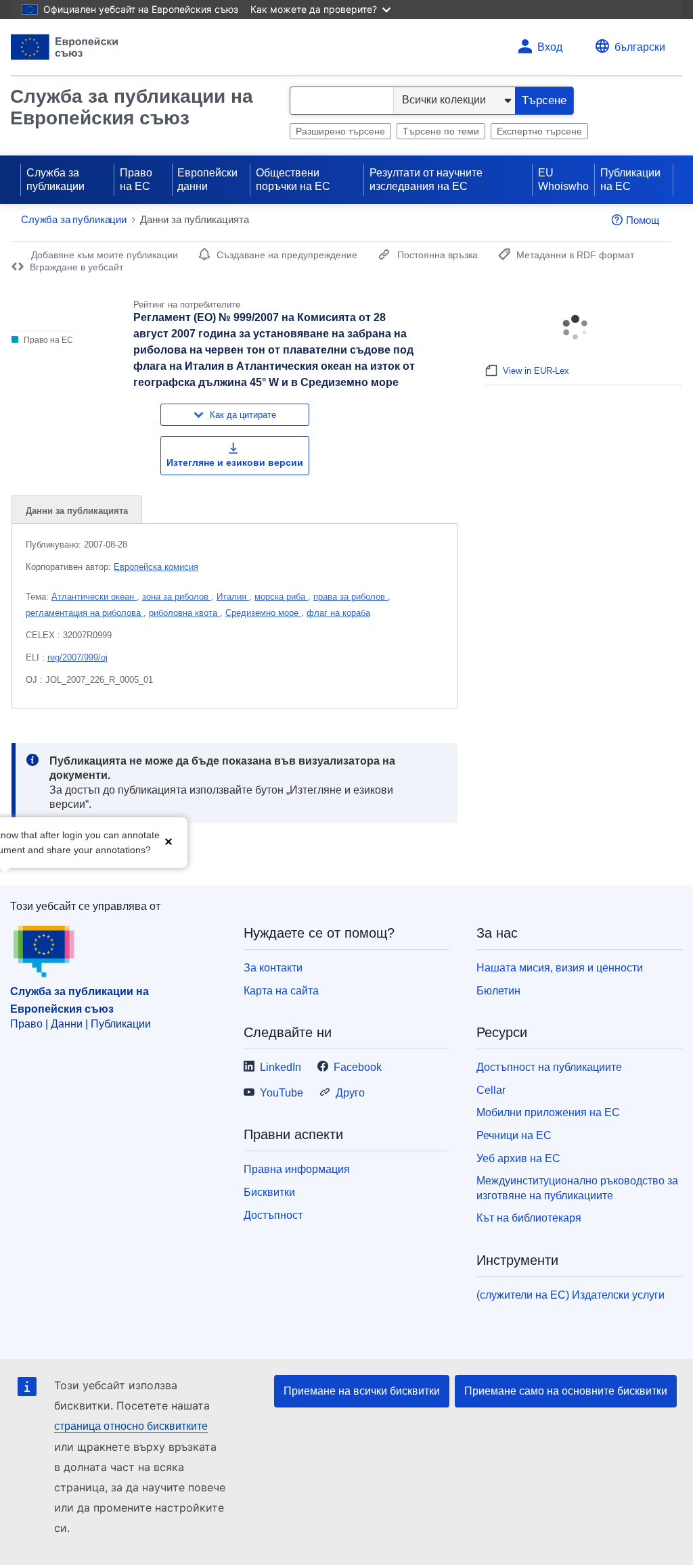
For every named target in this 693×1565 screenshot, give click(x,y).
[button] (168, 841)
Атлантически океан (94, 597)
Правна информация (297, 1169)
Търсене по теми (441, 131)
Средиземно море (263, 613)
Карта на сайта (281, 990)
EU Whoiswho (563, 179)
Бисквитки (269, 1192)
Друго (350, 1093)
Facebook (358, 1067)
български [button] (639, 47)
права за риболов (350, 597)
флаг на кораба (338, 613)
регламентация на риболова (84, 613)
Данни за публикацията (77, 511)
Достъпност (273, 1215)
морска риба (281, 597)
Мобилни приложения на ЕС (548, 1112)
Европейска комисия (156, 567)
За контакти (273, 967)
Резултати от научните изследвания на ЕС (426, 179)
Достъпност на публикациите (549, 1067)
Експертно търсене (539, 131)
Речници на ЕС (514, 1135)
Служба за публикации (55, 179)
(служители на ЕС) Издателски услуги (570, 1295)
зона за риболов (176, 597)
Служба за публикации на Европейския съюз (131, 107)
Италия (233, 597)
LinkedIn (280, 1067)
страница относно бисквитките (131, 1426)
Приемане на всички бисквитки (362, 1391)
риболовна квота (184, 613)
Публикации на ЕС (630, 179)
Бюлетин (498, 990)
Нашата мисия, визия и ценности (559, 967)
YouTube (281, 1093)
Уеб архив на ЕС (518, 1158)
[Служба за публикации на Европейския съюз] (64, 47)
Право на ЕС (136, 179)
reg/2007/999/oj (77, 657)
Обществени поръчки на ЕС (293, 179)
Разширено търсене (340, 131)
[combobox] (341, 100)
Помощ (642, 220)
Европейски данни (207, 179)
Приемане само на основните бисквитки (565, 1391)
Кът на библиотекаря (528, 1218)
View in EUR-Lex (536, 371)
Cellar (491, 1090)
